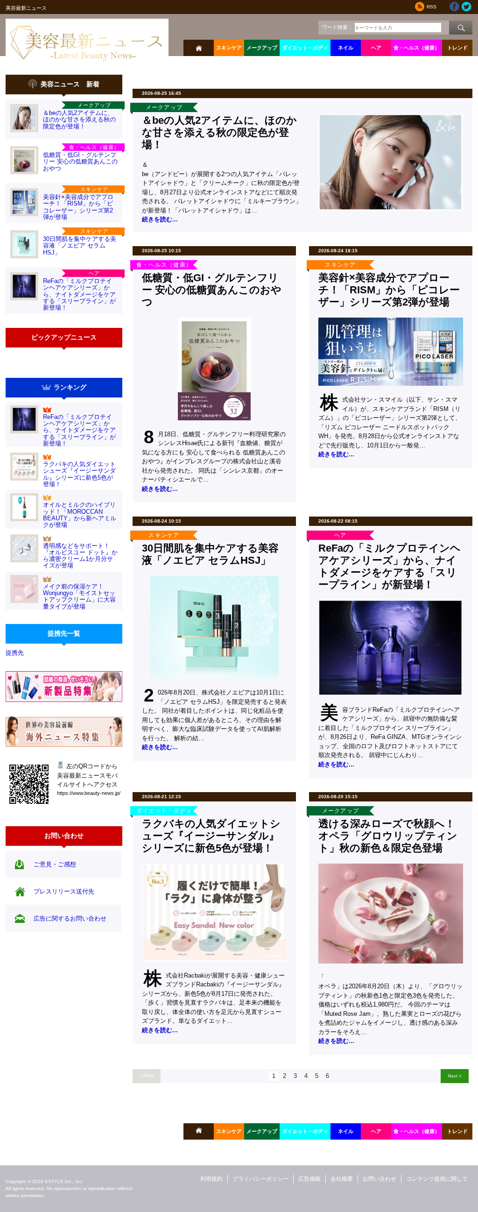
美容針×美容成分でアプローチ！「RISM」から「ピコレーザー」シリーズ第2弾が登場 (78, 206)
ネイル (345, 47)
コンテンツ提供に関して (437, 1179)
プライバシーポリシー (260, 1179)
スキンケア (229, 47)
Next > (454, 1075)
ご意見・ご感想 (55, 864)
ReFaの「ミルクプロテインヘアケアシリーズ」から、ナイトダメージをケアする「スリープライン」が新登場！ (79, 294)
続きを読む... (160, 219)
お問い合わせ (379, 1179)
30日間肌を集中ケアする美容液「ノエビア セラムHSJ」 (79, 245)
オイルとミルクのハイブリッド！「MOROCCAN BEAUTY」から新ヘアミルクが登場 (79, 514)
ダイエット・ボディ (305, 47)
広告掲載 (309, 1179)
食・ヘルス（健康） (417, 47)
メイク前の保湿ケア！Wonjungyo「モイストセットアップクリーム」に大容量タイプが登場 (79, 596)
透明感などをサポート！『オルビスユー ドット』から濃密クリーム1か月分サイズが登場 (80, 555)
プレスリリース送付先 (64, 891)
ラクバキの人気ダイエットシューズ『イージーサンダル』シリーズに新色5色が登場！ (79, 474)
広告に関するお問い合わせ (70, 918)
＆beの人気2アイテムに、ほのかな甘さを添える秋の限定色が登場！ (79, 119)
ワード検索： (337, 27)
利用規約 (211, 1179)
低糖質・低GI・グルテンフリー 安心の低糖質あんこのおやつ (80, 161)
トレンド (457, 47)
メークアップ (261, 47)
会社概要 (341, 1179)
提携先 (15, 652)
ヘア (376, 47)
